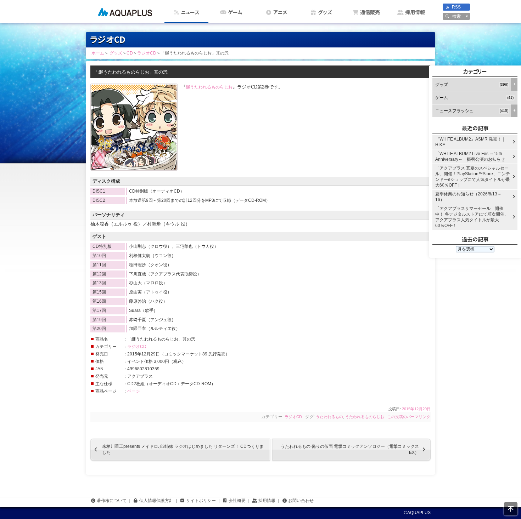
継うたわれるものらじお (209, 87)
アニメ (280, 12)
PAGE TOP (510, 508)
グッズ (325, 12)
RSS (456, 7)
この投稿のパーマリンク (408, 417)
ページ (133, 391)
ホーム (124, 11)
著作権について (112, 500)
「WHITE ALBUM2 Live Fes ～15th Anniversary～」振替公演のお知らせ (470, 156)
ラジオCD (136, 346)
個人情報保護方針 (156, 500)
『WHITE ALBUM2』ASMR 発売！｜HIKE (470, 142)
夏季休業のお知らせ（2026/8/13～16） (468, 197)
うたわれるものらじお (364, 417)
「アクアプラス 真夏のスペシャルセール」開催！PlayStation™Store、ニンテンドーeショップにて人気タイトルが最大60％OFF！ (472, 177)
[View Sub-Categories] (514, 84)
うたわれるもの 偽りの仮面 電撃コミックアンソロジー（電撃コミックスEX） (356, 449)
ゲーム (235, 12)
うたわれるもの (329, 417)
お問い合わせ (301, 500)
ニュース (190, 12)
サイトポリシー (201, 500)
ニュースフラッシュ (471, 110)
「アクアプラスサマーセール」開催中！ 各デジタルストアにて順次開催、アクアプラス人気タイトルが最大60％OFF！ (472, 217)
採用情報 (415, 12)
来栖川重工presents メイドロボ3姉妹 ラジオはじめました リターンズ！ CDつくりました (177, 449)
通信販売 (370, 12)
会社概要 (237, 500)
